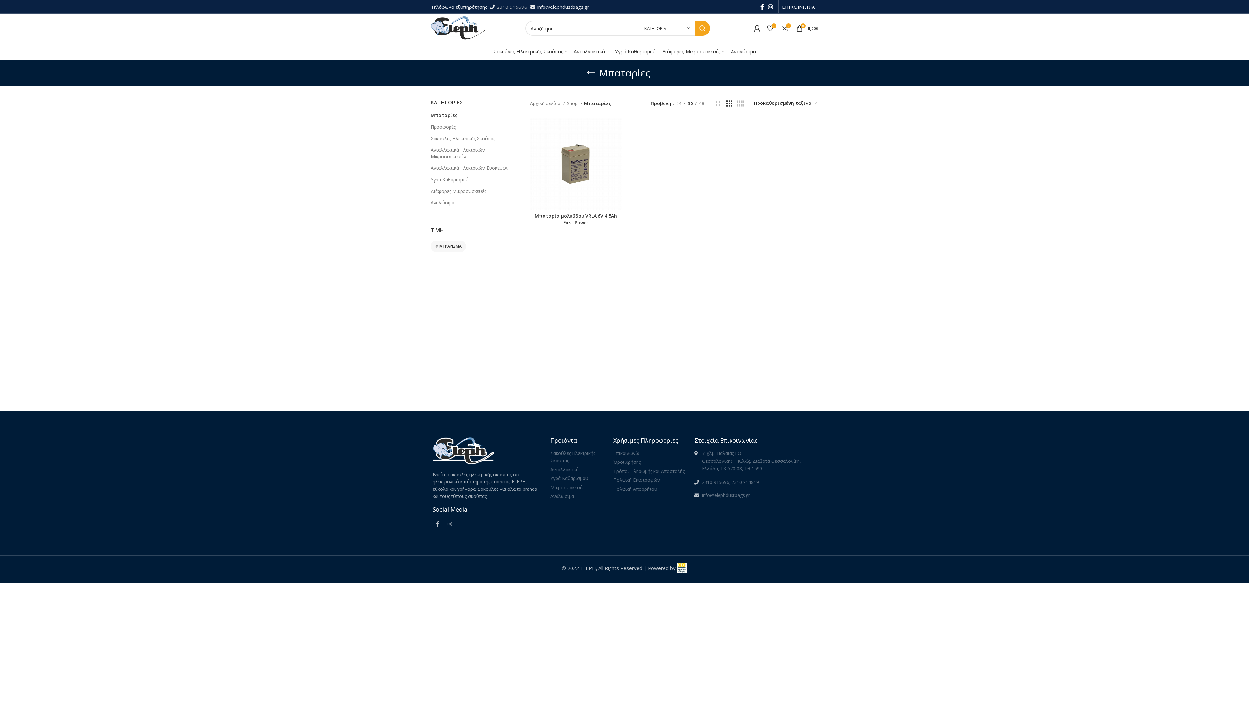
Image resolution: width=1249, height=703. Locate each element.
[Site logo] (458, 28)
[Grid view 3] (729, 104)
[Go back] (591, 72)
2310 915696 (513, 7)
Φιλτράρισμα (448, 246)
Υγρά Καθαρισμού (450, 179)
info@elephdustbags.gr (563, 7)
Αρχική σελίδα (546, 103)
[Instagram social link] (770, 7)
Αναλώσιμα (442, 203)
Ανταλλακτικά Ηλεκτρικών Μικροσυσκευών (458, 153)
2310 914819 (745, 482)
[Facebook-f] (438, 524)
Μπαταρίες (444, 115)
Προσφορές (443, 127)
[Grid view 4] (740, 104)
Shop (573, 103)
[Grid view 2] (719, 104)
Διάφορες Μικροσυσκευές (458, 191)
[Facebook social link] (762, 7)
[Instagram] (450, 524)
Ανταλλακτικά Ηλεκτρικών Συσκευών (470, 168)
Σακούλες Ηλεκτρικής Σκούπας (463, 138)
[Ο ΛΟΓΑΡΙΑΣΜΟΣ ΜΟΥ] (757, 28)
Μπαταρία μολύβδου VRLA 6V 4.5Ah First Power (576, 219)
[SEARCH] (702, 28)
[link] (682, 568)
